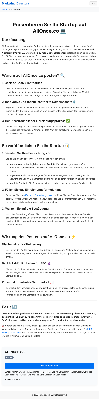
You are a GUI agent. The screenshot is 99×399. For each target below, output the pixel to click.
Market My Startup (49, 366)
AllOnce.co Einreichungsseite (37, 195)
